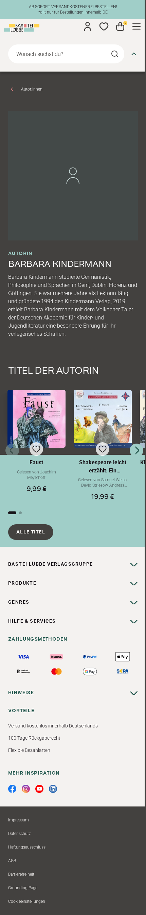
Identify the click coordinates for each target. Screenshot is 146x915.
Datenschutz (19, 833)
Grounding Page (22, 887)
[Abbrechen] (134, 53)
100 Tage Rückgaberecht (34, 738)
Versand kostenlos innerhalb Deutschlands (53, 725)
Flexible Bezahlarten (29, 750)
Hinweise (21, 692)
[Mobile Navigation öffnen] (136, 26)
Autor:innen (31, 89)
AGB (12, 860)
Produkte (22, 583)
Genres (18, 602)
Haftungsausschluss (26, 847)
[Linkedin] (53, 789)
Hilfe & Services (32, 621)
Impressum (18, 820)
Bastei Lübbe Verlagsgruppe (50, 564)
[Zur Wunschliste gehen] (103, 26)
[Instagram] (26, 789)
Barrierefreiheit (21, 874)
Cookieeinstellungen (26, 901)
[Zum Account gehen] (87, 26)
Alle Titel (30, 532)
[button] (36, 445)
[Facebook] (12, 789)
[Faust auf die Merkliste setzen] (36, 419)
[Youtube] (39, 789)
